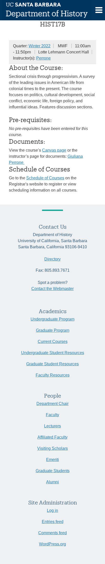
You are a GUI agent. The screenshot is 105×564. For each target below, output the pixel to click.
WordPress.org (52, 544)
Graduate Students (53, 471)
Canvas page (54, 150)
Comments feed (52, 533)
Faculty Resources (53, 375)
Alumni (52, 482)
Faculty (52, 415)
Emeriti (52, 459)
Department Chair (52, 403)
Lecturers (52, 426)
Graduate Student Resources (52, 364)
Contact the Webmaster (52, 288)
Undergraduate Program (52, 319)
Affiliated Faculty (52, 437)
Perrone (43, 58)
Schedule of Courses (45, 178)
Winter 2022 (39, 46)
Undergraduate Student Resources (52, 353)
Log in (52, 510)
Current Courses (53, 341)
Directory (52, 259)
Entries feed (52, 521)
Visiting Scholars (52, 448)
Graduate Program (52, 330)
